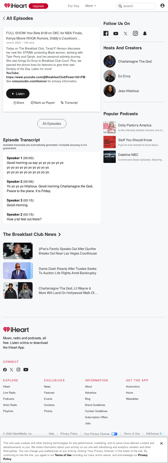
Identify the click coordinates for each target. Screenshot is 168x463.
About (88, 386)
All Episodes (19, 18)
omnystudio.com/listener (29, 81)
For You (73, 5)
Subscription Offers (96, 417)
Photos (48, 411)
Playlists (8, 411)
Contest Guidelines (96, 411)
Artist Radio (10, 405)
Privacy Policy (69, 433)
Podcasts (8, 399)
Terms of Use (132, 433)
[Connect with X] (11, 370)
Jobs (88, 423)
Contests (49, 405)
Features (49, 392)
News (47, 386)
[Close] (161, 443)
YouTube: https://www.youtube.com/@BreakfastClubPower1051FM (45, 75)
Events (48, 399)
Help (51, 433)
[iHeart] (15, 6)
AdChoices (152, 433)
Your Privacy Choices (97, 434)
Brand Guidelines (95, 405)
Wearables (132, 399)
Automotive (133, 386)
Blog (87, 399)
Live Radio (9, 392)
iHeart (6, 386)
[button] (18, 93)
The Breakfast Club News (29, 234)
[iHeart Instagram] (18, 370)
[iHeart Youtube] (25, 370)
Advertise (90, 392)
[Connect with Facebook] (5, 370)
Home (129, 392)
